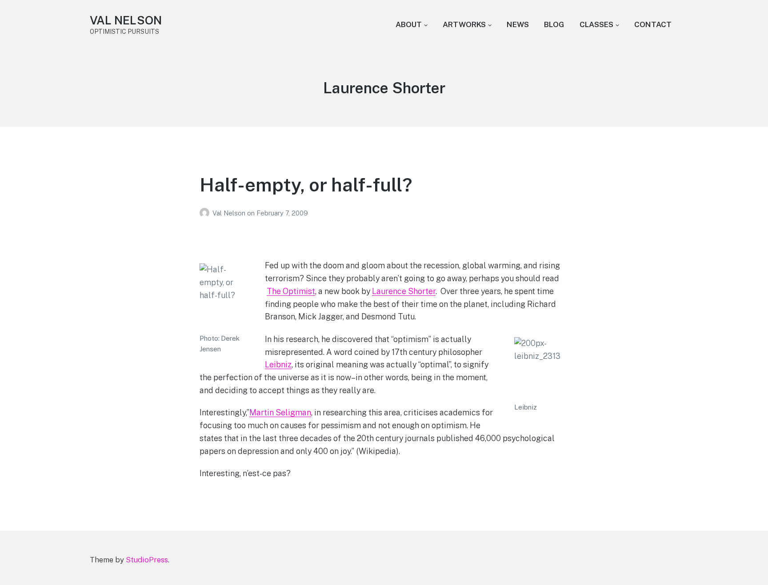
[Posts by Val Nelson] (206, 213)
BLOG (554, 24)
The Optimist (291, 291)
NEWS (518, 24)
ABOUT (409, 24)
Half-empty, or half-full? (306, 184)
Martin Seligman (280, 412)
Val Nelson (229, 213)
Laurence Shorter (404, 291)
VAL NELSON (126, 20)
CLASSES (596, 24)
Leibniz (278, 364)
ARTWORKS (464, 24)
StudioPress (147, 559)
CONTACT (653, 24)
